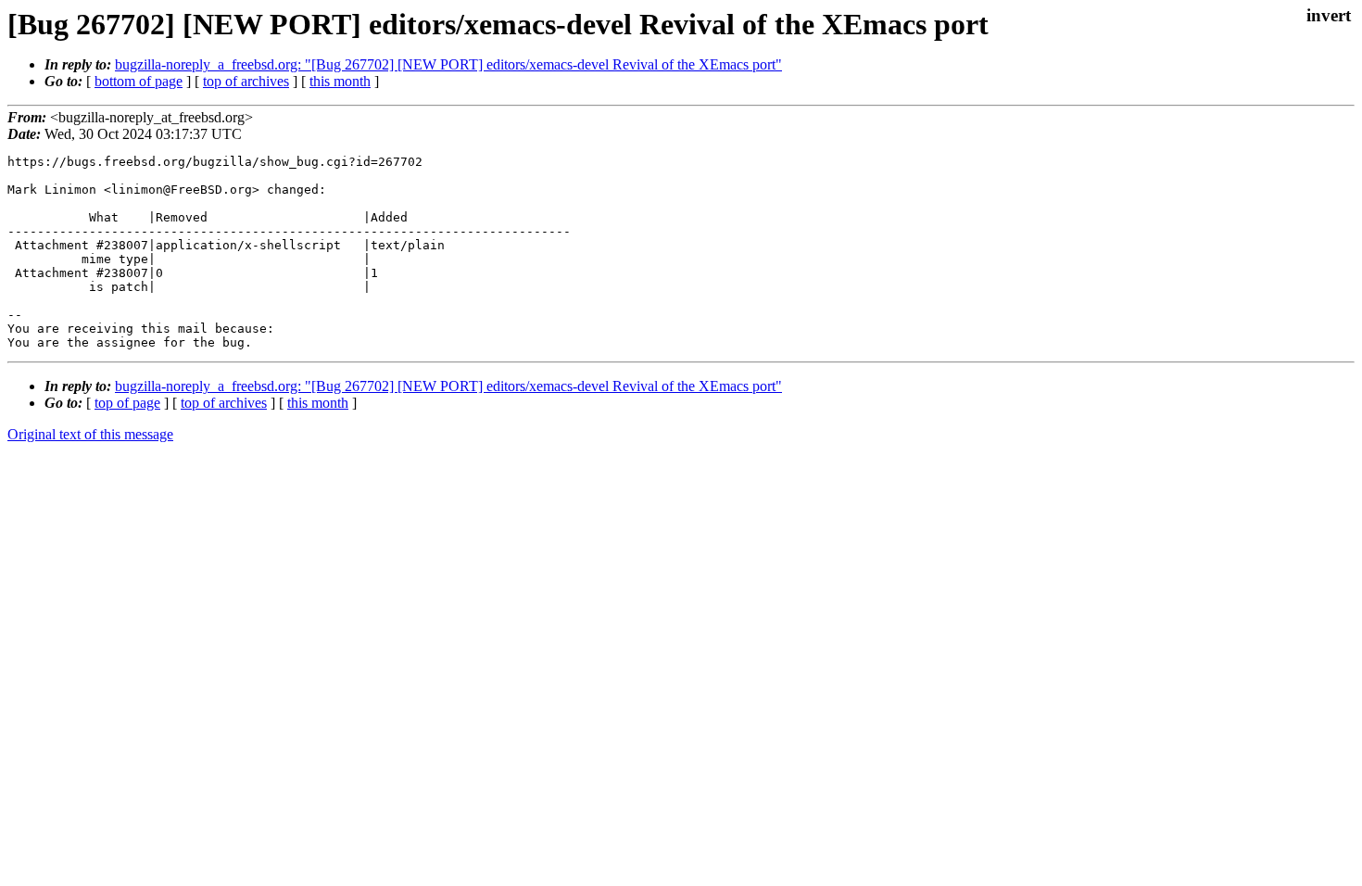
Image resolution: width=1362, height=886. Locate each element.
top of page (127, 403)
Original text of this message (90, 434)
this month (340, 81)
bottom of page (139, 81)
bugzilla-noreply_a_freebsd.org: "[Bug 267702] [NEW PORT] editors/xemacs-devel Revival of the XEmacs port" (448, 64)
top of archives (246, 81)
